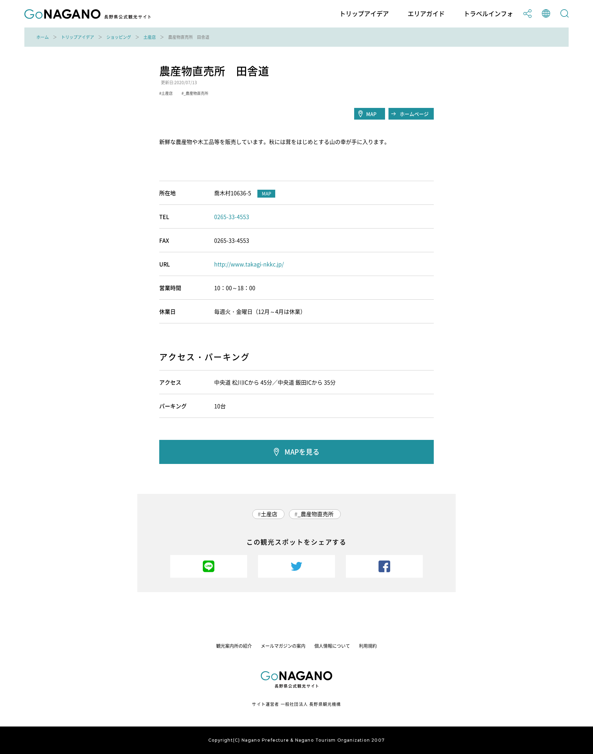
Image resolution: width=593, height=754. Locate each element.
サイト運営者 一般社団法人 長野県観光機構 (296, 704)
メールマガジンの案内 (283, 645)
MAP (371, 113)
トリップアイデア (364, 14)
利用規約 (368, 645)
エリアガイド (426, 14)
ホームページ (414, 113)
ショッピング (118, 37)
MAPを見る (301, 452)
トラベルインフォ (488, 14)
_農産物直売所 (316, 514)
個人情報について (332, 645)
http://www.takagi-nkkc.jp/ (249, 264)
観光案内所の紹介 (234, 645)
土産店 (149, 37)
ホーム (42, 37)
